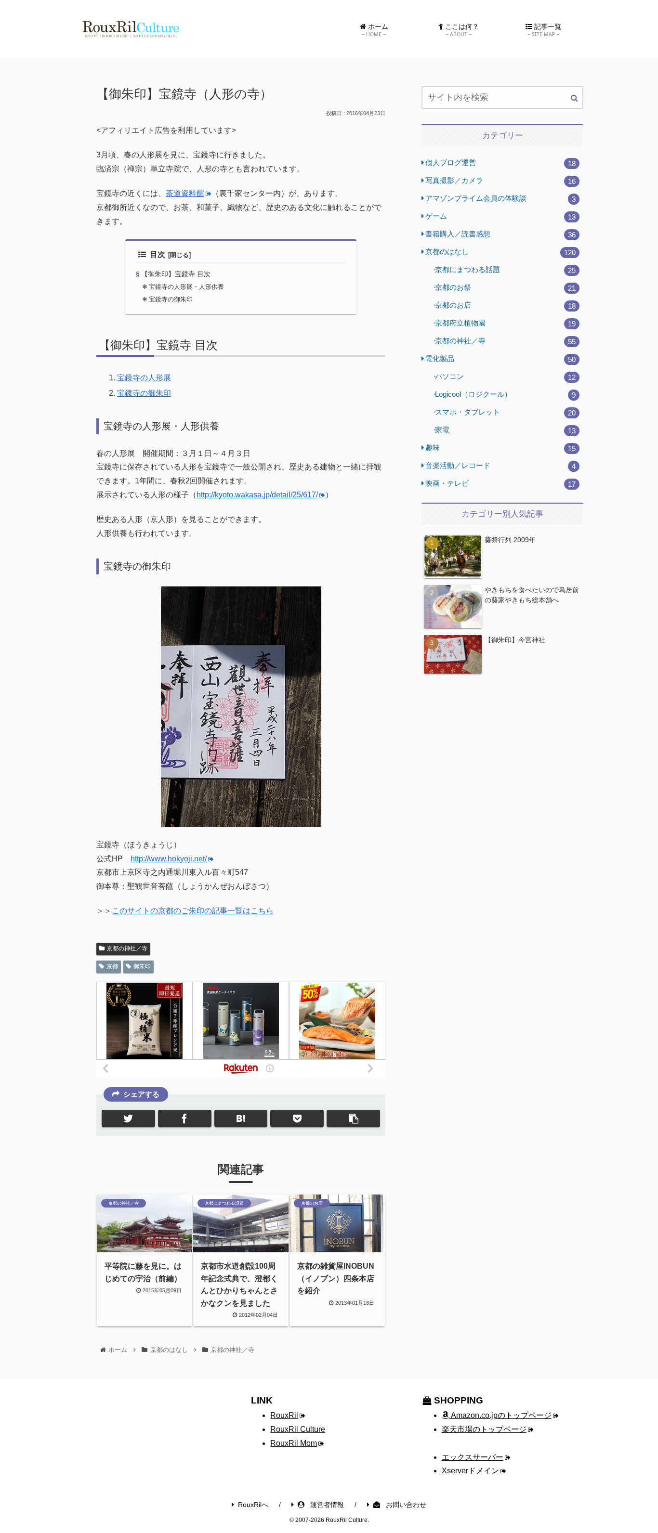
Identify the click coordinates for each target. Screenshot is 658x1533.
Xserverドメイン (470, 1471)
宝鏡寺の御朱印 (171, 299)
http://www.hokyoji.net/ (169, 859)
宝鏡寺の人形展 (144, 378)
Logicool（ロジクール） (505, 394)
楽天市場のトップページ (484, 1429)
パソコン (505, 376)
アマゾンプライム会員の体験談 (500, 198)
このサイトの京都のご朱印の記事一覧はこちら (193, 911)
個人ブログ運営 (500, 163)
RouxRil (284, 1415)
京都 (112, 966)
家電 (505, 430)
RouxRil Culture (297, 1429)
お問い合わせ (405, 1504)
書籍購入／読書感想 (500, 234)
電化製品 (500, 359)
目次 (157, 254)
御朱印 (142, 966)
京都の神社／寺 (127, 948)
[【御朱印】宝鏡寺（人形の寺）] (241, 1118)
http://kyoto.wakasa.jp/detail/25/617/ (257, 495)
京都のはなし (500, 252)
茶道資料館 (185, 193)
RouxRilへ (253, 1504)
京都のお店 (505, 305)
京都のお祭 (505, 287)
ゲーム (500, 216)
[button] (574, 98)
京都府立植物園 (505, 323)
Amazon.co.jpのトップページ (500, 1415)
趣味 (500, 448)
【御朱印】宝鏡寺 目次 (176, 274)
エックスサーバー (472, 1457)
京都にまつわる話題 (505, 269)
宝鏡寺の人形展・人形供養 (186, 286)
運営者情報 (326, 1504)
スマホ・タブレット (505, 412)
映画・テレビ (500, 483)
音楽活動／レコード (500, 465)
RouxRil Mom (293, 1443)
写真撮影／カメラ (500, 180)
